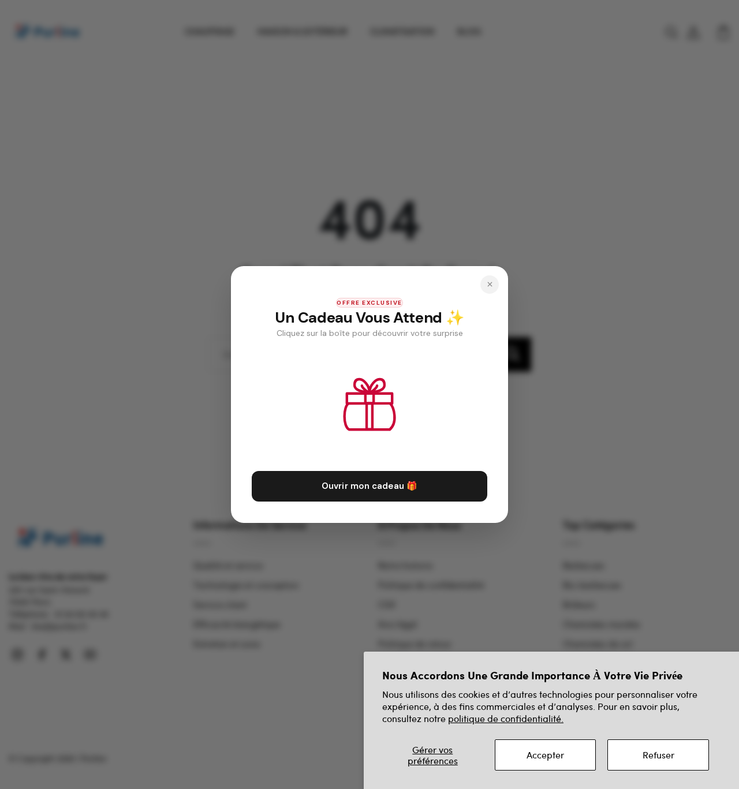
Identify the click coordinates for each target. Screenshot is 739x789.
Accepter (545, 755)
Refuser (658, 755)
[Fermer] (489, 284)
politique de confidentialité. (505, 718)
